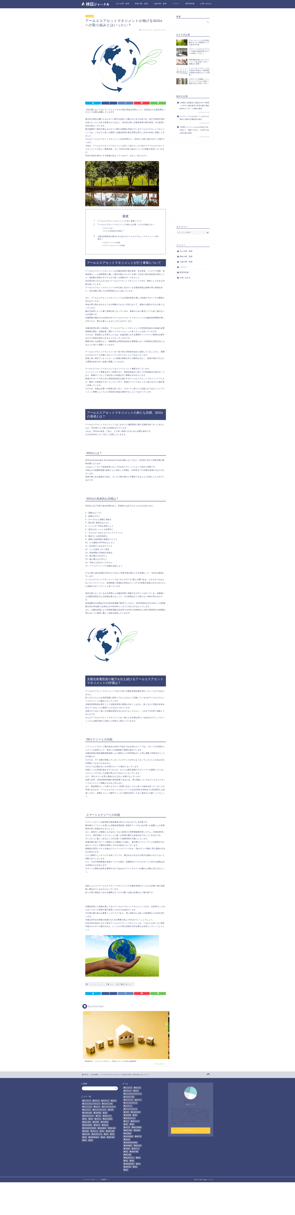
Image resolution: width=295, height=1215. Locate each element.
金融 (104, 1137)
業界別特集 (190, 4)
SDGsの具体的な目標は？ (114, 231)
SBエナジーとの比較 (112, 242)
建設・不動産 (87, 1122)
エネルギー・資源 (113, 984)
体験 (106, 1112)
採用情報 (96, 1122)
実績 (91, 1119)
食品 (85, 1140)
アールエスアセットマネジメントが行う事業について (120, 221)
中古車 (111, 1109)
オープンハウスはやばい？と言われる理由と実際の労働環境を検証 (194, 118)
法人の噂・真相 (122, 4)
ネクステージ (87, 1109)
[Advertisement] (193, 181)
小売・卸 (98, 1119)
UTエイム (96, 1100)
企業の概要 (89, 16)
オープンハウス (87, 1106)
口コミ (99, 1115)
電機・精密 (111, 1137)
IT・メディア (87, 1100)
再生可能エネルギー (127, 984)
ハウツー (176, 4)
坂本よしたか (108, 1115)
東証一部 (98, 1125)
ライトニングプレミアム (100, 1109)
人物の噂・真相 (160, 4)
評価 (107, 1134)
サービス (98, 1106)
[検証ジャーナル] (95, 6)
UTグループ (106, 1100)
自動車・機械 (111, 1131)
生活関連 (86, 1131)
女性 (85, 1119)
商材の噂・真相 (141, 4)
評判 (113, 1134)
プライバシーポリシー (90, 1179)
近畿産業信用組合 (94, 1137)
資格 (85, 1137)
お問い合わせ (205, 4)
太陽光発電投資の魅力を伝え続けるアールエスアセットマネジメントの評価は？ (128, 237)
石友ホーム (95, 1131)
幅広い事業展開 (108, 1119)
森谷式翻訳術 (103, 1128)
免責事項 (104, 1179)
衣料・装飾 (86, 1134)
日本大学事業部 (87, 1125)
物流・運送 (112, 1128)
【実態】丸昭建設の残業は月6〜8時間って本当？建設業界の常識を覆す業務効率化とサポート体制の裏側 (194, 105)
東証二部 (106, 1125)
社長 (103, 1131)
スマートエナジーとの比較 (114, 245)
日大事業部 (105, 1122)
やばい (114, 1100)
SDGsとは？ (109, 228)
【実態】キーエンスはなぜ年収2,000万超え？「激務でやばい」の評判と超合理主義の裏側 (194, 130)
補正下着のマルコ (97, 1134)
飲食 (91, 1140)
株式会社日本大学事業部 (90, 1128)
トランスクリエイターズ (109, 1106)
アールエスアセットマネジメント (96, 984)
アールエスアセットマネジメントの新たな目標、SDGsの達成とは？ (126, 224)
